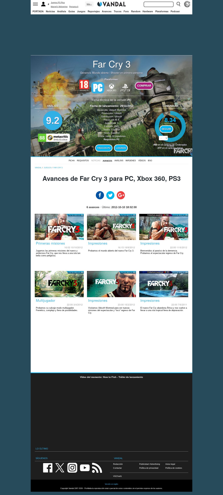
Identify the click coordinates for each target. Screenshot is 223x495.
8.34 (170, 120)
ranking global (175, 148)
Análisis (61, 11)
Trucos (117, 11)
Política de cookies (173, 468)
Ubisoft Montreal (117, 110)
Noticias (50, 11)
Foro (126, 11)
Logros (121, 148)
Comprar (144, 85)
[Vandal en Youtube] (85, 467)
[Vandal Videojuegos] (111, 3)
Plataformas (161, 11)
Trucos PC (104, 148)
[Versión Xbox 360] (111, 87)
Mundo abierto (100, 72)
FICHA (72, 160)
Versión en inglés (111, 484)
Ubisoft (118, 113)
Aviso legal (170, 464)
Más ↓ (89, 4)
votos (170, 145)
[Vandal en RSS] (97, 467)
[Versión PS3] (125, 87)
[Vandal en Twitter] (60, 467)
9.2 (52, 120)
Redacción (118, 464)
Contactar (117, 468)
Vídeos (142, 160)
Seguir (166, 129)
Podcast (175, 11)
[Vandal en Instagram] (72, 467)
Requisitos (83, 160)
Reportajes (94, 11)
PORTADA (38, 11)
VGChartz (117, 476)
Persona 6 (73, 7)
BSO (150, 160)
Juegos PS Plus (58, 2)
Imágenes (131, 160)
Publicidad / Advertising (149, 464)
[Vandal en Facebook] (47, 467)
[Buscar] (178, 4)
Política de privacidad (148, 468)
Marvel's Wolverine (59, 7)
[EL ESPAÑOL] (187, 4)
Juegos (81, 11)
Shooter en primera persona (127, 72)
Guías (71, 11)
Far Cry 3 (112, 63)
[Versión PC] (97, 87)
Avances (107, 11)
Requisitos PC (111, 139)
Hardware (148, 11)
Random (135, 11)
